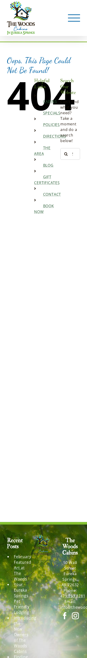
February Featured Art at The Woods (20, 567)
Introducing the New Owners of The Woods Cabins (20, 634)
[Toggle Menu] (74, 18)
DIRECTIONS (54, 136)
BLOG (48, 165)
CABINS (50, 101)
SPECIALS (52, 113)
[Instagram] (75, 615)
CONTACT (52, 194)
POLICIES (51, 124)
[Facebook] (64, 615)
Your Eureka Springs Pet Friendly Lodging (20, 598)
